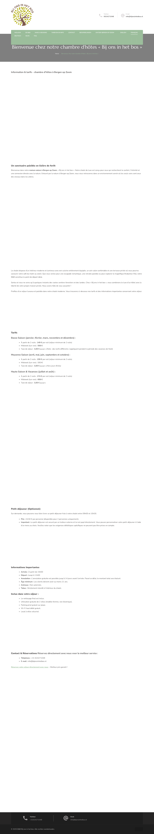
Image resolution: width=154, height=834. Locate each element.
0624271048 (109, 16)
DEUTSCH (17, 36)
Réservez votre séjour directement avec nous (29, 667)
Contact (71, 32)
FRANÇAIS (134, 32)
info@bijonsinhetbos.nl (134, 16)
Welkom (17, 32)
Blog (27, 36)
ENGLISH (123, 32)
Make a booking (41, 32)
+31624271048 (36, 820)
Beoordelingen (85, 32)
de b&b (27, 32)
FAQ (35, 36)
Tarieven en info (57, 32)
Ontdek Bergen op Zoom (105, 32)
